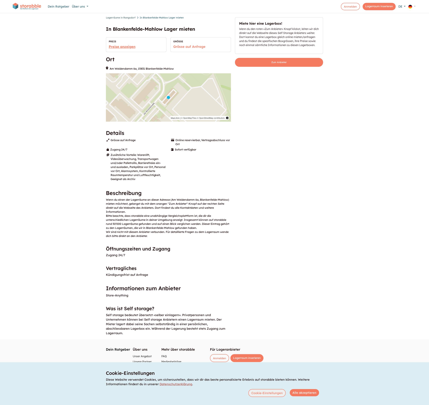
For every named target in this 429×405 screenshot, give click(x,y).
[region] (168, 97)
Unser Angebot (142, 356)
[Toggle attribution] (227, 118)
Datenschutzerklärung (176, 384)
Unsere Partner (142, 361)
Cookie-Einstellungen (267, 393)
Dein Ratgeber (58, 6)
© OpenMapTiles (188, 117)
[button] (412, 6)
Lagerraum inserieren (379, 6)
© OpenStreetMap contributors (211, 117)
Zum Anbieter (279, 62)
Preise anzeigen (122, 46)
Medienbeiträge (171, 361)
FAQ (164, 356)
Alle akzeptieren (304, 393)
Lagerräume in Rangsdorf (121, 17)
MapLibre (175, 117)
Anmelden (350, 6)
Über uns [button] (79, 6)
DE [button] (400, 6)
